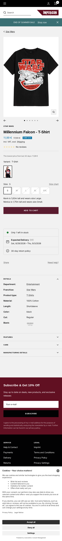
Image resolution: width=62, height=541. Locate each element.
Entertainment (33, 284)
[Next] (57, 121)
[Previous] (4, 121)
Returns (7, 463)
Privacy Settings (41, 463)
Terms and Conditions (44, 452)
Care (5, 345)
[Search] (23, 12)
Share (6, 262)
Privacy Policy (40, 457)
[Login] (48, 3)
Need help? (53, 262)
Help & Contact (10, 447)
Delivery (7, 457)
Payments (8, 452)
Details (7, 279)
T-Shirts (30, 295)
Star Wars (10, 31)
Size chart (54, 184)
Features (8, 337)
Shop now (42, 22)
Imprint (37, 447)
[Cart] (55, 3)
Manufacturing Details (15, 353)
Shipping (21, 142)
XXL (45, 190)
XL (35, 190)
